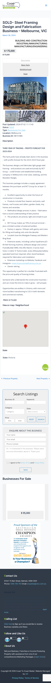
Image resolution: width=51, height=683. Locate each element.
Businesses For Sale (16, 130)
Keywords (30, 399)
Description (25, 60)
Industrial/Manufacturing (31, 43)
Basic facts (25, 65)
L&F (26, 674)
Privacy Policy (39, 463)
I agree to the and (27, 463)
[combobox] (14, 411)
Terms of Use (25, 463)
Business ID (9, 399)
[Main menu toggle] (46, 5)
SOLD (11, 127)
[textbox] (15, 411)
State (25, 74)
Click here (8, 624)
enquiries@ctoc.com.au (36, 584)
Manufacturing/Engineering (30, 46)
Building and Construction (31, 40)
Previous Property (9, 379)
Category (8, 408)
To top (45, 368)
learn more (39, 657)
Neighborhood (25, 69)
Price (7, 418)
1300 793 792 (15, 584)
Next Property (43, 379)
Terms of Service (32, 678)
